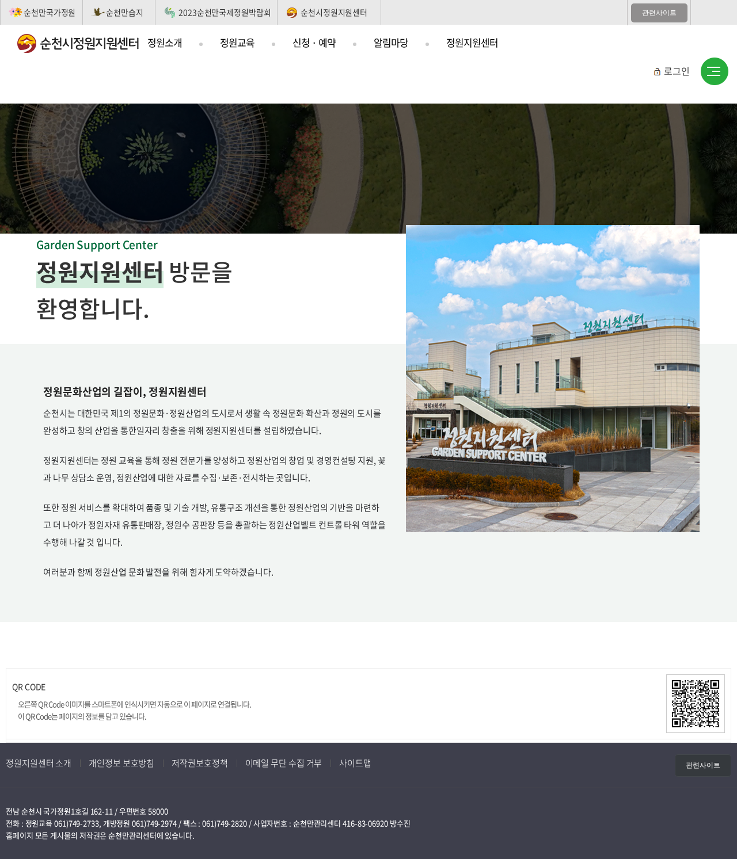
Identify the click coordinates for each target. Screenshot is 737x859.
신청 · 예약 (314, 42)
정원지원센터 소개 (38, 763)
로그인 (677, 71)
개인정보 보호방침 (121, 763)
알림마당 (391, 42)
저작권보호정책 (199, 763)
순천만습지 (124, 12)
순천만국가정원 (49, 12)
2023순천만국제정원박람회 (224, 12)
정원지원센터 (472, 42)
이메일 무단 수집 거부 (283, 763)
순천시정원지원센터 (334, 12)
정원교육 (237, 42)
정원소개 (164, 42)
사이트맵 (714, 72)
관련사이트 (659, 13)
